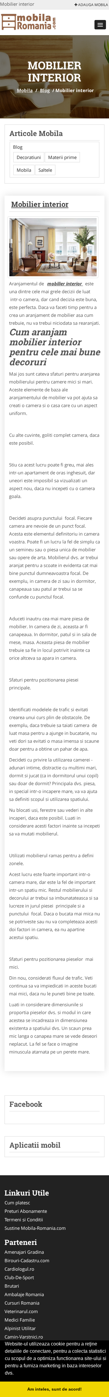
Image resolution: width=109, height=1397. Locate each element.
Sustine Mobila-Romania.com (35, 1228)
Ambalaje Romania (24, 1294)
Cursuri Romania (22, 1303)
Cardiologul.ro (19, 1269)
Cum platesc (17, 1202)
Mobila (25, 90)
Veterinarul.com (21, 1311)
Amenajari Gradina (24, 1252)
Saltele (45, 170)
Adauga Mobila (92, 4)
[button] (100, 24)
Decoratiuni (29, 157)
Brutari (12, 1286)
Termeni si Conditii (24, 1219)
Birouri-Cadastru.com (27, 1260)
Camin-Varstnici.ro (24, 1336)
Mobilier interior (39, 204)
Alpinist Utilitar (20, 1328)
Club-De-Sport (19, 1277)
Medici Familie (20, 1319)
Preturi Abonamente (26, 1211)
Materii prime (62, 157)
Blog (45, 90)
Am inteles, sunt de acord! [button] (54, 1389)
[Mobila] (40, 22)
